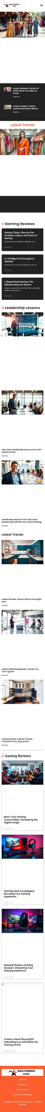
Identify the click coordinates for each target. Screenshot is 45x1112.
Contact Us (22, 1084)
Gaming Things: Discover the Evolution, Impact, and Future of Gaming (20, 235)
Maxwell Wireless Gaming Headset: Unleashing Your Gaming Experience (18, 967)
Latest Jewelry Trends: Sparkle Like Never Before (25, 107)
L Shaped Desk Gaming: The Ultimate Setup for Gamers (18, 283)
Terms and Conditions (22, 1094)
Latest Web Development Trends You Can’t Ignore (20, 670)
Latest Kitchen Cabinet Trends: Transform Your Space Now (17, 740)
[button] (41, 5)
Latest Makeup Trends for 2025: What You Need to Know (26, 90)
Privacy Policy (22, 1089)
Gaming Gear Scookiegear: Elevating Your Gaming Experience (19, 893)
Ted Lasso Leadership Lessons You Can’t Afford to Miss (22, 450)
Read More (16, 97)
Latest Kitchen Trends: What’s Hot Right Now (22, 600)
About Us (22, 1079)
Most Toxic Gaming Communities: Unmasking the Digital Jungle (21, 819)
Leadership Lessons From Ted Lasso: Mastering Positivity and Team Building (22, 520)
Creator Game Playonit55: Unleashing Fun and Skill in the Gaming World (21, 1042)
